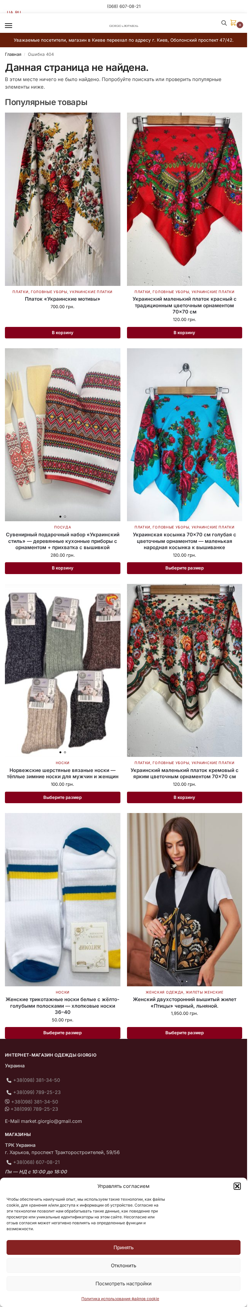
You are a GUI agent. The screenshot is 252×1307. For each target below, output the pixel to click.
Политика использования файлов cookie (120, 1298)
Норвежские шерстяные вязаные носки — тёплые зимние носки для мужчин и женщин (62, 773)
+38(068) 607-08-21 (36, 1162)
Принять (124, 1247)
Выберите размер (184, 567)
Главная (13, 54)
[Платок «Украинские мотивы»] (62, 199)
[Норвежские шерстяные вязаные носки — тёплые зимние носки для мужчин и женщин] (62, 670)
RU (18, 12)
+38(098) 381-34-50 (36, 1080)
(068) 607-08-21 (123, 6)
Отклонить (123, 1265)
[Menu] (15, 26)
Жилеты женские (204, 992)
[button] (237, 1186)
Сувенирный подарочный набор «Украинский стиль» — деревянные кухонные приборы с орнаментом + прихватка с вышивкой (62, 540)
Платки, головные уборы (39, 292)
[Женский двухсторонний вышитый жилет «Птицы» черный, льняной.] (184, 899)
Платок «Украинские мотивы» (62, 299)
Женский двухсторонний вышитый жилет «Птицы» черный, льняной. (184, 1002)
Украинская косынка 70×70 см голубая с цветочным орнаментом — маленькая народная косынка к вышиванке (184, 540)
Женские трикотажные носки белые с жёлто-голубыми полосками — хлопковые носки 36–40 (62, 1005)
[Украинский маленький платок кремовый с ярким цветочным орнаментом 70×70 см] (184, 670)
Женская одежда (164, 992)
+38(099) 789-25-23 (37, 1092)
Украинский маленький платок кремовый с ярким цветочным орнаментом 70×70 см (185, 773)
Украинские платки (91, 292)
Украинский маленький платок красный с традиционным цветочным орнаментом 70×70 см (185, 305)
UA (10, 12)
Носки (63, 763)
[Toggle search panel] (224, 23)
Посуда (62, 527)
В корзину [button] (63, 332)
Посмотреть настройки (123, 1283)
